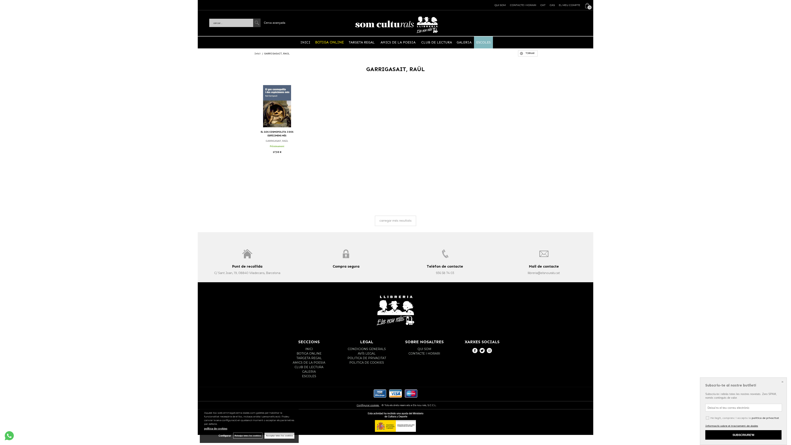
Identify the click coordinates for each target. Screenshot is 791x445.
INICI (305, 42)
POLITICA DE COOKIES (366, 362)
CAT (542, 5)
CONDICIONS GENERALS (367, 349)
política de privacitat (765, 418)
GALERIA (464, 42)
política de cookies (215, 428)
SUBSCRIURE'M (743, 435)
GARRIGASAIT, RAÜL (277, 141)
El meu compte (569, 5)
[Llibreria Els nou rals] (396, 24)
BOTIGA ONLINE (329, 42)
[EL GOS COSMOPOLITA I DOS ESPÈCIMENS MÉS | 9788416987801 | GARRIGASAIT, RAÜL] (277, 106)
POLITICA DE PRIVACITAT (367, 358)
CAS (552, 5)
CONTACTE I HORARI (523, 5)
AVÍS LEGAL (367, 353)
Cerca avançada (274, 22)
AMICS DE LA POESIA (397, 42)
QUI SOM (500, 5)
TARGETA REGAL (362, 42)
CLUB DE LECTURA (436, 42)
